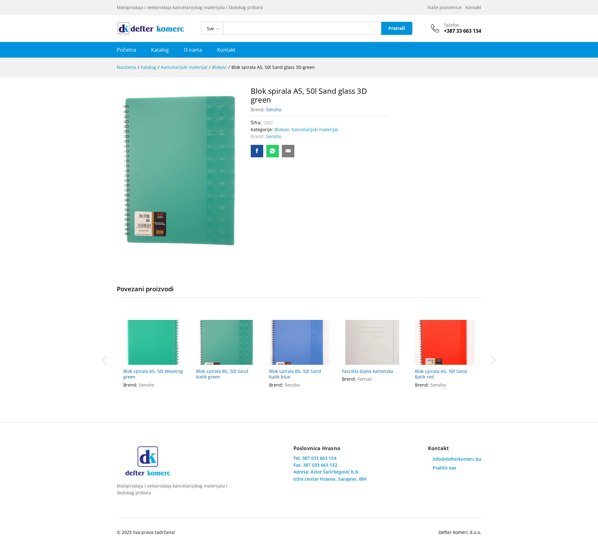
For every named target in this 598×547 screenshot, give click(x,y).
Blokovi (281, 129)
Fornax (365, 379)
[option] (153, 359)
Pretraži (396, 28)
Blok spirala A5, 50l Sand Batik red (441, 374)
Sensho (273, 109)
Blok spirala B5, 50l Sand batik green (222, 374)
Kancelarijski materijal (315, 129)
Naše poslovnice (446, 7)
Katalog (160, 49)
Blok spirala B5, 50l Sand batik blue (295, 374)
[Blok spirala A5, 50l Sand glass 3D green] (257, 151)
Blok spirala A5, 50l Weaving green (153, 374)
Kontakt (473, 7)
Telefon (451, 25)
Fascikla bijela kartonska (367, 371)
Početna (126, 49)
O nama (193, 49)
